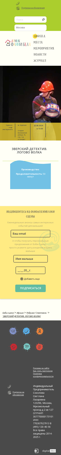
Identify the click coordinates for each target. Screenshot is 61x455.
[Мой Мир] (13, 347)
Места (38, 42)
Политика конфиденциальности (43, 375)
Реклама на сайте (41, 368)
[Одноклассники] (40, 331)
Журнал (40, 60)
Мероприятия (44, 48)
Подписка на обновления (33, 7)
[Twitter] (27, 331)
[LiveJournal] (27, 347)
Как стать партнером (43, 371)
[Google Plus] (40, 347)
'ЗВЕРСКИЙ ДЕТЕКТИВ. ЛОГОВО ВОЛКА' (22, 316)
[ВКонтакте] (13, 331)
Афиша (40, 36)
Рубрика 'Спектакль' (36, 312)
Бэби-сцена (8, 312)
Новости (40, 54)
